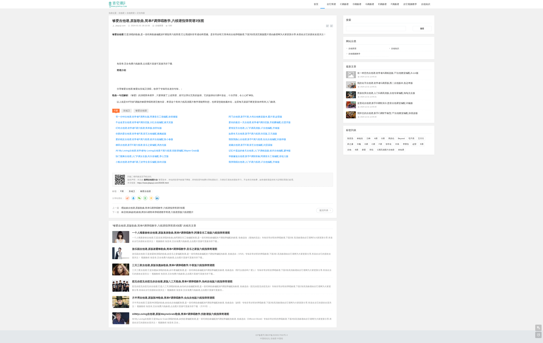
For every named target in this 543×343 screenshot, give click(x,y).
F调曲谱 (395, 4)
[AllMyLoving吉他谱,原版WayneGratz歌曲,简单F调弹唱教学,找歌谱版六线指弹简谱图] (120, 318)
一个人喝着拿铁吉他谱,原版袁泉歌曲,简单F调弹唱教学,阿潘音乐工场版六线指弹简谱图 (181, 232)
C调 (373, 144)
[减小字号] (331, 25)
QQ (133, 198)
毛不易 (411, 138)
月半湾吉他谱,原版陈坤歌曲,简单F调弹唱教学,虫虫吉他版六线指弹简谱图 (173, 297)
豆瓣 (145, 198)
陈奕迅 (350, 138)
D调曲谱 (357, 4)
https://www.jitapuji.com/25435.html (153, 183)
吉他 (349, 150)
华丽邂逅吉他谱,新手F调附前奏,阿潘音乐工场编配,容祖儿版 (258, 156)
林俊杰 (360, 138)
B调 (356, 150)
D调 (366, 144)
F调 (122, 191)
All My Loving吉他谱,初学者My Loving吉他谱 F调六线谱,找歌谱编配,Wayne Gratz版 (157, 150)
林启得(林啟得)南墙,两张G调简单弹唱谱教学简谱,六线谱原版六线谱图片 (157, 212)
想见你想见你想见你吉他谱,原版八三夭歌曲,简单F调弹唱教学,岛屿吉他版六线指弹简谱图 (182, 281)
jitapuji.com (121, 25)
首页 (316, 4)
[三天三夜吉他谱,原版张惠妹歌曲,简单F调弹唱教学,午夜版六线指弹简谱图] (120, 269)
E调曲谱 (382, 4)
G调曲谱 (370, 4)
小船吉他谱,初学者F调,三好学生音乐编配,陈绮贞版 (141, 162)
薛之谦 (350, 144)
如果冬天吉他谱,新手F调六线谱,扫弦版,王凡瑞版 (253, 133)
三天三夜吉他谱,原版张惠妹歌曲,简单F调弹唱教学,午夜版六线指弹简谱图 (173, 265)
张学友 (389, 144)
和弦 (371, 150)
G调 (383, 138)
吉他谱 (121, 13)
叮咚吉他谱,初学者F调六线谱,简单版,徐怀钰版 (139, 128)
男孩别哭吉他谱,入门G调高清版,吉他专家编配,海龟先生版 (386, 93)
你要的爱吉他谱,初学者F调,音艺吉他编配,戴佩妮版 (141, 133)
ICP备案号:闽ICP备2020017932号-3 (272, 335)
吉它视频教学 (410, 4)
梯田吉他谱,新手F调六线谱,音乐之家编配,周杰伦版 (141, 145)
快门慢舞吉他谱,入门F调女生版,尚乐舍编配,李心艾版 (142, 156)
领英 (157, 198)
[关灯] (538, 335)
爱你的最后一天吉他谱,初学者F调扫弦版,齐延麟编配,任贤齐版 (260, 122)
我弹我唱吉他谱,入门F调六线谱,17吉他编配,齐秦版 (254, 162)
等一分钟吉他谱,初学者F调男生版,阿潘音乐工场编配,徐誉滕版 (147, 117)
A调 (375, 138)
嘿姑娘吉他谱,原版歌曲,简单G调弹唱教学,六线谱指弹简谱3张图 (153, 208)
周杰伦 (391, 138)
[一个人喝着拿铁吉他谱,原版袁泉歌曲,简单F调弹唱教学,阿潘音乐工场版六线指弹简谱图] (120, 237)
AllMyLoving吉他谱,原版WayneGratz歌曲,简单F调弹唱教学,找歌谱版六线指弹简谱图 (180, 314)
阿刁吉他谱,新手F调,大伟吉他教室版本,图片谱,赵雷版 (255, 117)
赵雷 (414, 144)
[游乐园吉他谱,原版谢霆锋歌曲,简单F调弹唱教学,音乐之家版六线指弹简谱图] (120, 253)
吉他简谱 (131, 13)
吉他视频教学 (354, 54)
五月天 (421, 138)
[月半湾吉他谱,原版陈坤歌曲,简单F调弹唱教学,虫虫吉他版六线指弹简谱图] (120, 302)
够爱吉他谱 (145, 191)
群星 (364, 150)
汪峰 (368, 138)
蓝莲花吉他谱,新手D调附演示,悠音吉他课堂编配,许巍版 (385, 103)
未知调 (401, 150)
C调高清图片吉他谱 (385, 150)
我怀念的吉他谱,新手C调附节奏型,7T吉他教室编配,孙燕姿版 (387, 113)
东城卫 (132, 191)
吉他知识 (425, 4)
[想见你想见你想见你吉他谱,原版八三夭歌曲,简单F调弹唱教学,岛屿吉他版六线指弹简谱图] (120, 286)
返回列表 (323, 210)
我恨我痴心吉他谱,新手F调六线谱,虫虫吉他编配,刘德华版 (257, 139)
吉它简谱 (331, 4)
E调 (421, 144)
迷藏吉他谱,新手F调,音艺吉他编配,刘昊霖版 (250, 145)
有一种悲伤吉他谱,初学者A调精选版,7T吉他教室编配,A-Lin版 (387, 73)
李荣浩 (406, 144)
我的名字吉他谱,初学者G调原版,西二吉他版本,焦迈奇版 (385, 83)
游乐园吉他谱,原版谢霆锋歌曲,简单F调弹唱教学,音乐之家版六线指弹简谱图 (174, 249)
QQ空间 (151, 198)
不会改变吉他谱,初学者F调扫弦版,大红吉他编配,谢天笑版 (144, 122)
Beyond (401, 138)
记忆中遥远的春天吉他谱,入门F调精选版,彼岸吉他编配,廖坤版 (260, 150)
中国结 (280, 338)
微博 (127, 198)
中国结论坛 (265, 338)
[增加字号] (327, 25)
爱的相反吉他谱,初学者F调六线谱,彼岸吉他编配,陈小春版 (144, 139)
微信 (139, 198)
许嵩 (397, 144)
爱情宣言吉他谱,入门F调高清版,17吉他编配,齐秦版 (254, 128)
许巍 (359, 144)
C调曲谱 (344, 4)
